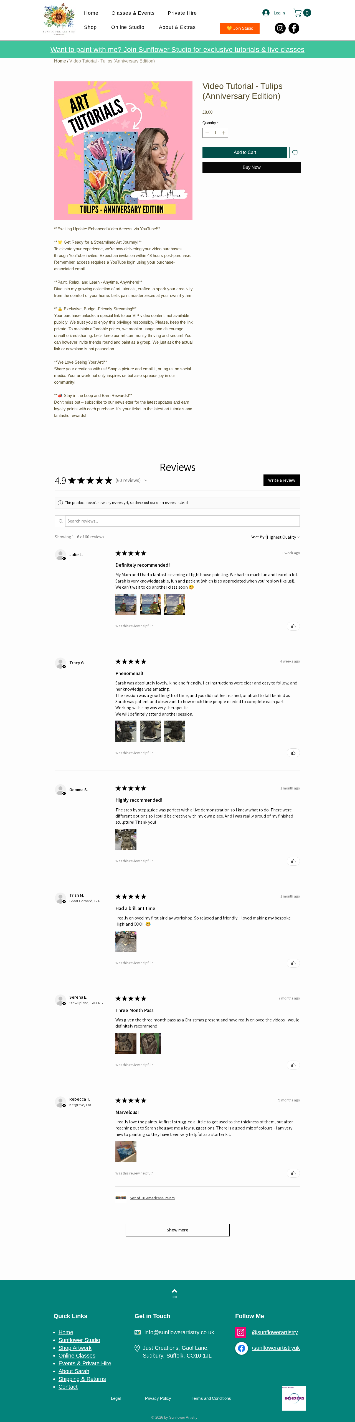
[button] (136, 13)
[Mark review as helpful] (293, 626)
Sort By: (258, 537)
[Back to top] (174, 1290)
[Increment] (224, 133)
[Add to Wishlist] (295, 152)
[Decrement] (206, 133)
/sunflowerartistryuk (276, 1348)
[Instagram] (280, 28)
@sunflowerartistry (275, 1332)
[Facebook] (293, 28)
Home (60, 61)
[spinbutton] (215, 133)
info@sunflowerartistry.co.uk (179, 1332)
